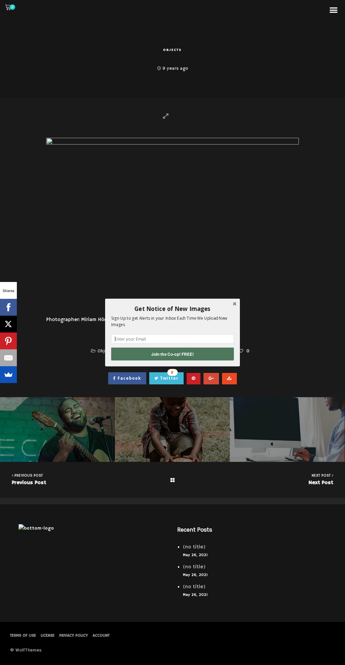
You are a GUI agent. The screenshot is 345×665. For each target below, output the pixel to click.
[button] (172, 309)
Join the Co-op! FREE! (172, 354)
